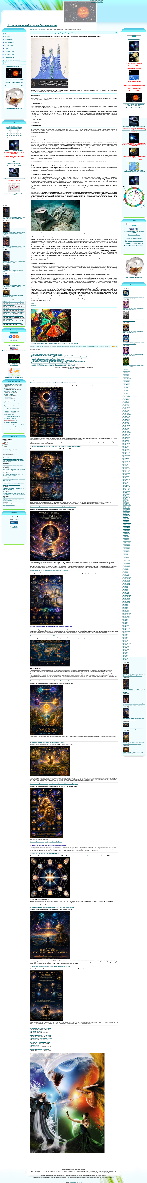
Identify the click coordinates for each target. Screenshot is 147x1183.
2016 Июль (126, 484)
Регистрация (94, 2)
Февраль (40, 29)
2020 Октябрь (126, 560)
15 (7, 134)
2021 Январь (126, 565)
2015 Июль (126, 465)
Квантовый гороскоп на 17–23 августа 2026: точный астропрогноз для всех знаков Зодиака (14, 233)
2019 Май (125, 535)
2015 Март (126, 459)
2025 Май (125, 637)
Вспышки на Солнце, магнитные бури (13, 424)
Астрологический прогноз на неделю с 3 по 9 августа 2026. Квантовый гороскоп (14, 286)
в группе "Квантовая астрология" (91, 855)
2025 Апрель (126, 635)
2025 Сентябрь (127, 643)
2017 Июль (126, 502)
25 (14, 136)
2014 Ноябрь (126, 453)
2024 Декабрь (126, 631)
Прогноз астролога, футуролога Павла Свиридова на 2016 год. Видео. (50, 363)
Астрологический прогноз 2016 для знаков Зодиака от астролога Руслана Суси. (53, 360)
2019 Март (126, 532)
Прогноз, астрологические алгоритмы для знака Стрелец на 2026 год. (133, 332)
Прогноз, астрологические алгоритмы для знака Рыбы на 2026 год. (133, 297)
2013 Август (126, 431)
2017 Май (125, 499)
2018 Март (126, 514)
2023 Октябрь (126, 614)
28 (21, 136)
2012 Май (125, 408)
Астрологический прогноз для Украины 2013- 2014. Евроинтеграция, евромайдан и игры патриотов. (14, 460)
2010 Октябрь (126, 380)
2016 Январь (126, 475)
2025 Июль (126, 640)
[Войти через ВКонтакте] (10, 336)
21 (21, 134)
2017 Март (126, 496)
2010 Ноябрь (126, 381)
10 (11, 132)
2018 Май (125, 517)
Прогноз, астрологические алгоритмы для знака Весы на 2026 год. (133, 355)
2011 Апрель (126, 389)
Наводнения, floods (9, 391)
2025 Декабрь (126, 648)
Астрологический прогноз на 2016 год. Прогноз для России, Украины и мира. (52, 355)
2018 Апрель (126, 515)
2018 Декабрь (126, 527)
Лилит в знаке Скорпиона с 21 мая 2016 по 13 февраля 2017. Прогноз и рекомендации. (14, 494)
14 (21, 132)
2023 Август (126, 611)
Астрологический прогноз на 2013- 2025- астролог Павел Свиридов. (13, 475)
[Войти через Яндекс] (14, 336)
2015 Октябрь (126, 470)
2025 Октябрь (126, 645)
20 (18, 134)
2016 (36, 29)
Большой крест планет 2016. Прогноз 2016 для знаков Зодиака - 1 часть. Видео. (54, 343)
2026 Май (125, 655)
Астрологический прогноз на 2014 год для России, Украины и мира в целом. (13, 484)
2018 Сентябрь (127, 523)
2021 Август (126, 575)
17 (11, 134)
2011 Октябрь (126, 398)
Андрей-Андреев (60, 346)
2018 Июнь (126, 518)
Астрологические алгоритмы (11, 430)
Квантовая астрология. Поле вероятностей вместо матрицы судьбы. (14, 262)
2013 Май (125, 426)
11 (14, 132)
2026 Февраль (126, 651)
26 (16, 136)
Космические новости (9, 426)
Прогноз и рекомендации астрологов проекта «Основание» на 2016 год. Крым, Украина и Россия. (58, 361)
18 (14, 134)
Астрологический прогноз (75, 346)
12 (16, 132)
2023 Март (126, 604)
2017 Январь (126, 493)
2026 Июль (126, 658)
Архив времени (8, 427)
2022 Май (125, 589)
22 (7, 136)
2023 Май (125, 607)
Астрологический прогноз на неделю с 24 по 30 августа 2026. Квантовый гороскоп (14, 218)
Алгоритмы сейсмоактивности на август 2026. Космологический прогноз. (13, 271)
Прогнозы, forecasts (9, 420)
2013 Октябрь (126, 434)
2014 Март (126, 441)
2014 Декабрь (126, 455)
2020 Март (126, 550)
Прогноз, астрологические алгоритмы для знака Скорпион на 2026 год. (133, 343)
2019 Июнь (126, 536)
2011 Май (125, 390)
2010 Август (126, 377)
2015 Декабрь (126, 473)
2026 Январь (126, 649)
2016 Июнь (126, 482)
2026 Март (126, 652)
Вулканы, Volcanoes (9, 388)
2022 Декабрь (126, 599)
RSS (102, 2)
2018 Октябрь (126, 524)
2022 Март (126, 586)
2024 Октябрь (126, 628)
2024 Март (126, 619)
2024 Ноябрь (126, 629)
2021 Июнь (126, 572)
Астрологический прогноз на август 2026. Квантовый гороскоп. (13, 296)
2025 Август (126, 642)
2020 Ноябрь (126, 562)
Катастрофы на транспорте (11, 416)
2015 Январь (126, 456)
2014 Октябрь (126, 452)
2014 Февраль (126, 440)
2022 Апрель (126, 587)
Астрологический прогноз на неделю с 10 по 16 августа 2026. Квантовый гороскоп (14, 247)
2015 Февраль (126, 458)
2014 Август (126, 449)
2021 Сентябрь (127, 577)
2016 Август (126, 485)
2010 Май (125, 372)
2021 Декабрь (126, 581)
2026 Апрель (126, 654)
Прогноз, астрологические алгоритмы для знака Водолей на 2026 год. (133, 309)
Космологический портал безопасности (32, 25)
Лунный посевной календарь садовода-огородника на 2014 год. (13, 504)
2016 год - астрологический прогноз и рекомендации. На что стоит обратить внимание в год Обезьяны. (59, 358)
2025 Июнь (126, 638)
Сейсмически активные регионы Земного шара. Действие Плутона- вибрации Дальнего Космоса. (13, 499)
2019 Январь (126, 529)
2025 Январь (126, 632)
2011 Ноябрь (126, 399)
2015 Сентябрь (127, 468)
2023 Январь (126, 601)
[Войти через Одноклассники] (17, 336)
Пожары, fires (7, 394)
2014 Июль (126, 447)
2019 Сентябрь (127, 541)
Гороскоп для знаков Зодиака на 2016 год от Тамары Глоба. (47, 359)
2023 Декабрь (126, 617)
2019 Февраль (126, 530)
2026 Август (126, 660)
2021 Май (125, 571)
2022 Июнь (126, 590)
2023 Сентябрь (127, 613)
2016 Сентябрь (127, 487)
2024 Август (126, 625)
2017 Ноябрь (126, 508)
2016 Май (125, 481)
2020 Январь (126, 547)
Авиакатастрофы (8, 414)
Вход (99, 2)
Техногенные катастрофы (10, 411)
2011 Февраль (126, 386)
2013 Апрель (126, 425)
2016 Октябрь (126, 488)
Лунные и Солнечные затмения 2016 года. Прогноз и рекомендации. (13, 489)
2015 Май (125, 462)
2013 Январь (126, 420)
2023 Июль (126, 610)
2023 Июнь (126, 608)
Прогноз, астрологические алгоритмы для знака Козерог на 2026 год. (133, 320)
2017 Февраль (126, 494)
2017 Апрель (126, 497)
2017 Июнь (126, 500)
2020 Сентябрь (127, 559)
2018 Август (126, 521)
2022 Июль (126, 592)
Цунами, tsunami (8, 405)
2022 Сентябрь (127, 595)
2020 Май (125, 553)
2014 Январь (126, 438)
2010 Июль (126, 375)
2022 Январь (126, 583)
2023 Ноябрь (126, 616)
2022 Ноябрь (126, 598)
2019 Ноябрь (126, 544)
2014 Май (125, 444)
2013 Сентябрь (127, 432)
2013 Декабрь (126, 437)
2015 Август (126, 467)
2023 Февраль (126, 602)
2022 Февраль (126, 584)
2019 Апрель (126, 533)
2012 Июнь (126, 410)
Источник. (33, 305)
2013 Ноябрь (126, 435)
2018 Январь (126, 511)
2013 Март (126, 423)
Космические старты (9, 418)
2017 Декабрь (126, 509)
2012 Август (126, 413)
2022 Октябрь (126, 596)
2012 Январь (126, 402)
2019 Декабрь (126, 545)
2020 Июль (126, 556)
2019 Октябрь (126, 542)
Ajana (32, 303)
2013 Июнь (126, 428)
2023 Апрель (126, 605)
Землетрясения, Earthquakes (11, 384)
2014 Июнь (126, 446)
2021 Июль (126, 574)
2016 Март (126, 478)
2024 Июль (126, 623)
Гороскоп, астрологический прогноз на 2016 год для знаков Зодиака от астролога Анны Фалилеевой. (59, 357)
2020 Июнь (126, 554)
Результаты (5, 449)
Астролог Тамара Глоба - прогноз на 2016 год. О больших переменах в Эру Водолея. (54, 364)
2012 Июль (126, 411)
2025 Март (126, 634)
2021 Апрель (126, 569)
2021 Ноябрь (126, 580)
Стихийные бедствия (9, 422)
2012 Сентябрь (127, 414)
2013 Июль (126, 429)
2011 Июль (126, 393)
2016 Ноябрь (126, 490)
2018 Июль (126, 520)
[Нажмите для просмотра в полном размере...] (46, 436)
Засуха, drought (8, 397)
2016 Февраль (126, 476)
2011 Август (126, 395)
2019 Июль (126, 538)
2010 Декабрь (126, 383)
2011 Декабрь (126, 401)
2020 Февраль (126, 548)
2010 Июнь (126, 374)
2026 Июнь (126, 657)
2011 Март (125, 387)
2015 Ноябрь (126, 471)
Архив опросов (13, 449)
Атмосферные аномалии (10, 408)
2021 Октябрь (126, 578)
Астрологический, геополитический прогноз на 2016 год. (47, 354)
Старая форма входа (14, 340)
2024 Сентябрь (127, 626)
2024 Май (125, 622)
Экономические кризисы (10, 402)
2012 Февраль (126, 404)
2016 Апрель (126, 479)
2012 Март (126, 405)
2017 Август (126, 503)
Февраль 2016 (14, 126)
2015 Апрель (126, 461)
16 (9, 134)
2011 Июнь (126, 392)
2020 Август (126, 557)
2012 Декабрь (126, 419)
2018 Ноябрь (126, 526)
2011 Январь (126, 384)
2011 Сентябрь (127, 396)
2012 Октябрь (126, 416)
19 (16, 134)
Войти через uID (14, 332)
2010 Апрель (126, 371)
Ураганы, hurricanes (9, 400)
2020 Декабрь (126, 563)
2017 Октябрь (126, 506)
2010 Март (126, 369)
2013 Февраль (126, 422)
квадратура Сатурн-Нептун (87, 346)
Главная (32, 29)
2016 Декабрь (126, 491)
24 (11, 136)
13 (18, 132)
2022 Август (126, 593)
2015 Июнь (126, 464)
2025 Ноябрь (126, 646)
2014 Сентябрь (127, 450)
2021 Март (126, 568)
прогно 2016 (101, 346)
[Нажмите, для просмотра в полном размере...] (49, 88)
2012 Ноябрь (126, 417)
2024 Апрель (126, 620)
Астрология (95, 346)
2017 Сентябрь (127, 505)
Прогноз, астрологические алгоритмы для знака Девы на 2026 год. (133, 366)
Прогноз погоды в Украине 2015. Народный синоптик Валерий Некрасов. (14, 470)
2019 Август (126, 539)
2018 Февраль (126, 512)
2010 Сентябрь (127, 378)
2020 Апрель (126, 551)
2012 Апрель (126, 407)
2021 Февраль (126, 566)
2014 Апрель (126, 443)
